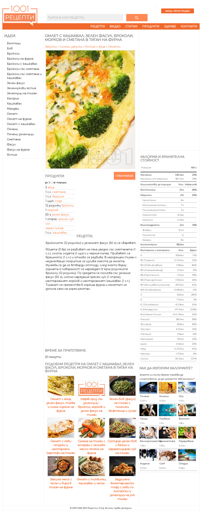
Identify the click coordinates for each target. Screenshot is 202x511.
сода (58, 201)
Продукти (150, 26)
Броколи (13, 53)
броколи (68, 205)
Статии (131, 26)
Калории (13, 98)
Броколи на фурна (20, 58)
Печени (12, 129)
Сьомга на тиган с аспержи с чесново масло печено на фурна (91, 447)
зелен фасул (60, 214)
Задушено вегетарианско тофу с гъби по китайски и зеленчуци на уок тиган (122, 489)
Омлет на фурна (19, 119)
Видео (115, 26)
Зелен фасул (16, 83)
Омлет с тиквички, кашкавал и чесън (91, 481)
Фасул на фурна (18, 149)
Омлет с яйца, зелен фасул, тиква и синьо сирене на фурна (60, 405)
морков (52, 210)
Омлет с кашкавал (21, 124)
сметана (59, 192)
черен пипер (54, 228)
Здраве (170, 26)
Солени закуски (71, 46)
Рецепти (97, 26)
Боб (10, 48)
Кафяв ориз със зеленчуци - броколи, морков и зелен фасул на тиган (91, 407)
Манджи (13, 108)
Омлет (12, 114)
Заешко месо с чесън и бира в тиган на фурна (61, 483)
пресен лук (66, 219)
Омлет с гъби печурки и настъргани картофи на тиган (61, 447)
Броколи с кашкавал (22, 64)
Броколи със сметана (23, 69)
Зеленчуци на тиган (22, 93)
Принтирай (124, 175)
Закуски (51, 46)
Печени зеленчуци (20, 134)
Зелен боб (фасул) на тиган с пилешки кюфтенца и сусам (122, 405)
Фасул (11, 144)
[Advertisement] (23, 219)
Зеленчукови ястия (21, 88)
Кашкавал (14, 103)
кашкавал (59, 232)
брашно (58, 196)
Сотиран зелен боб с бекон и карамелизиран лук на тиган (122, 447)
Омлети (114, 46)
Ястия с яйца (95, 46)
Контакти (189, 26)
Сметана (14, 139)
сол (47, 223)
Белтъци (14, 43)
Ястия (12, 154)
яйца (51, 187)
